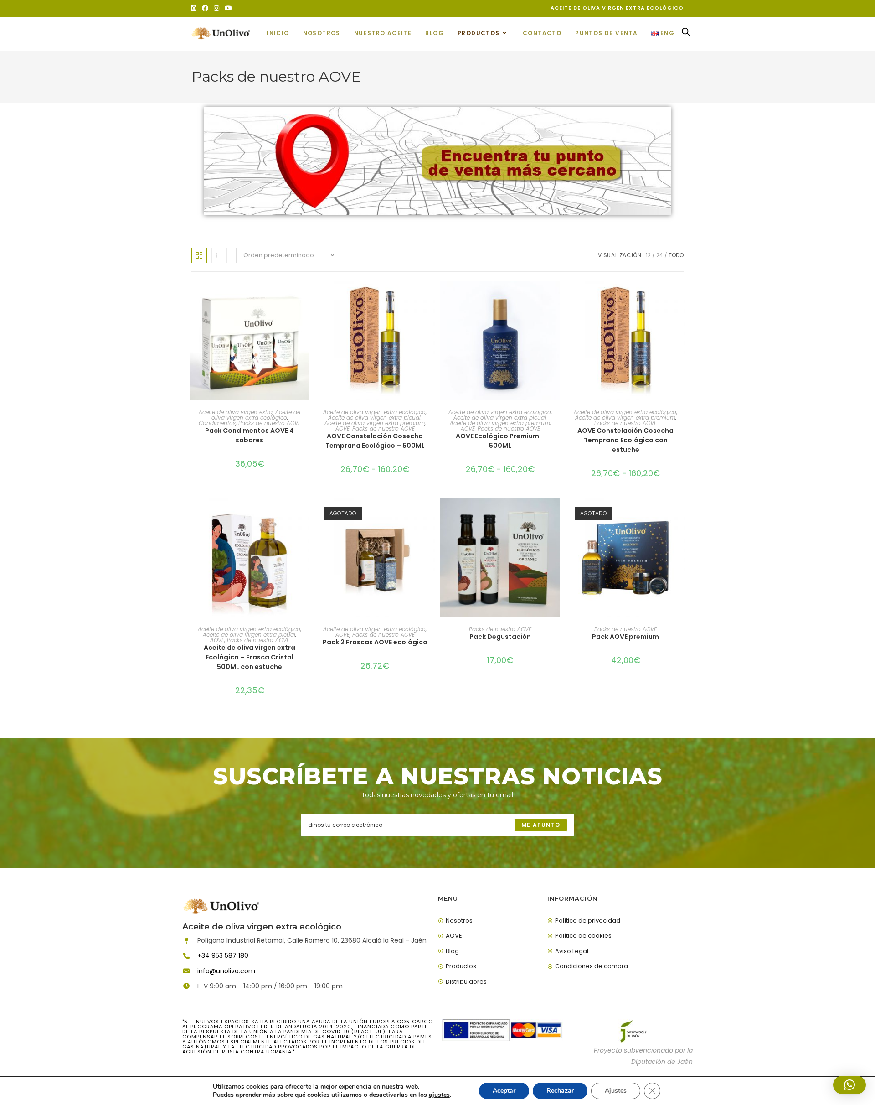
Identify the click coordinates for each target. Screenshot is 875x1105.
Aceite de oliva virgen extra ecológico (256, 414)
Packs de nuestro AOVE (269, 423)
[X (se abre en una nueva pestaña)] (195, 8)
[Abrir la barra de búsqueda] (685, 34)
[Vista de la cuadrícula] (199, 255)
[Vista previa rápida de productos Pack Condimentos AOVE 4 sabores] (305, 297)
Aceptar (504, 1090)
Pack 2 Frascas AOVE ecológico (375, 642)
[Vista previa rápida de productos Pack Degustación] (555, 514)
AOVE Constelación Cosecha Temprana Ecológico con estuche (625, 440)
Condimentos (217, 423)
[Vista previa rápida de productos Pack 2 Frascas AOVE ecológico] (430, 514)
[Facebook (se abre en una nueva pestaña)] (205, 8)
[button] (849, 1085)
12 (648, 255)
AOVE (342, 428)
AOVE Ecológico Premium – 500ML (500, 440)
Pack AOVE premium (625, 636)
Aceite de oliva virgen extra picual (374, 417)
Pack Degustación (500, 636)
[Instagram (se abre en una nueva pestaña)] (216, 8)
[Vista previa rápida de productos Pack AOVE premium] (681, 514)
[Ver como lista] (219, 255)
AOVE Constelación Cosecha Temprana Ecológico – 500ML (375, 440)
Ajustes (616, 1090)
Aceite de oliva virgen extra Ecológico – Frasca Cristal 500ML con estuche (249, 657)
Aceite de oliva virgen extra (236, 412)
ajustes (439, 1095)
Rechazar (560, 1090)
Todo (676, 255)
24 (659, 255)
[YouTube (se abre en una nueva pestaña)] (228, 8)
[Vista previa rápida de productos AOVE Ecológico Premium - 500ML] (555, 297)
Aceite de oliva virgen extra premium (374, 423)
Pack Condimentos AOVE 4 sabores (249, 435)
